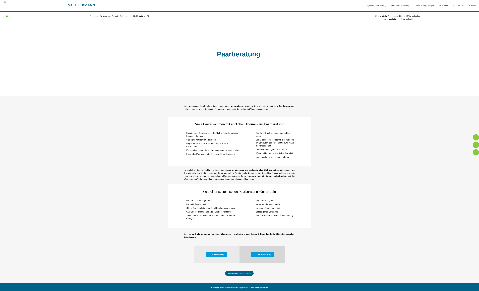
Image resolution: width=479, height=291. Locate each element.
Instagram (264, 288)
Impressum (243, 288)
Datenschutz (254, 288)
